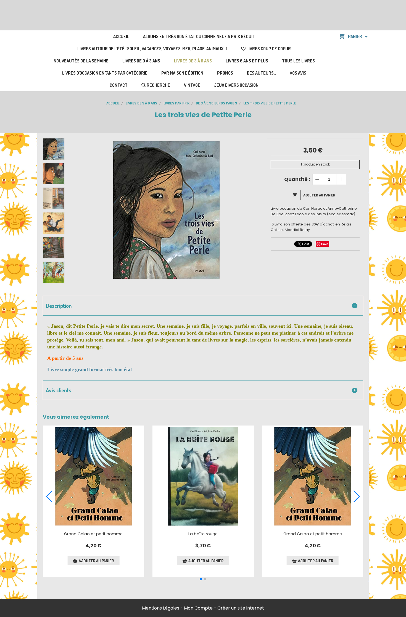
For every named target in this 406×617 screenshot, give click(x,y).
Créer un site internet (240, 608)
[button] (201, 579)
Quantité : (297, 179)
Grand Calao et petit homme (93, 534)
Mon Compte (198, 608)
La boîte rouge (203, 534)
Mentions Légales (160, 608)
